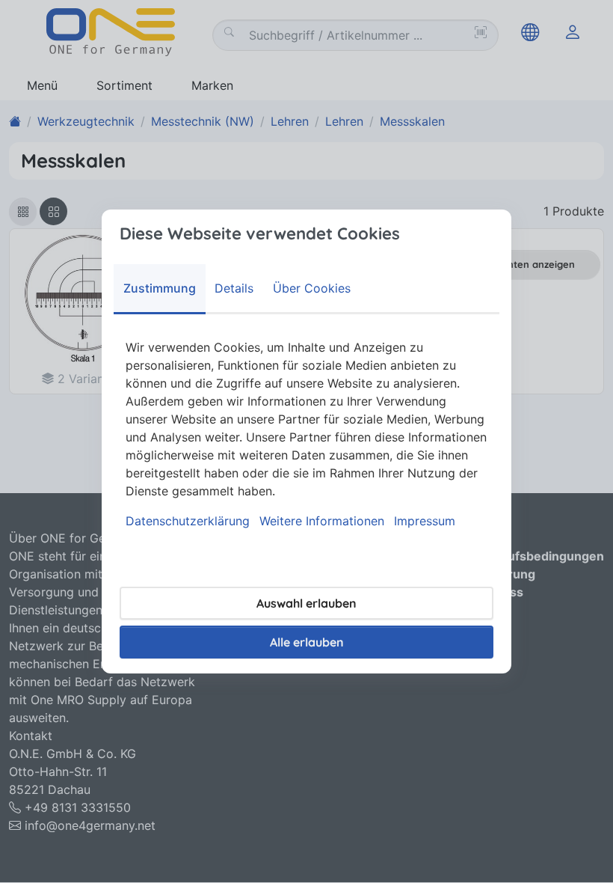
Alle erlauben (307, 642)
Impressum (424, 520)
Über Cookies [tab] (312, 288)
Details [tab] (234, 288)
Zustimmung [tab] (159, 288)
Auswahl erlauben (306, 603)
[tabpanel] (306, 434)
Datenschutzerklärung (188, 520)
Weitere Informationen (321, 520)
